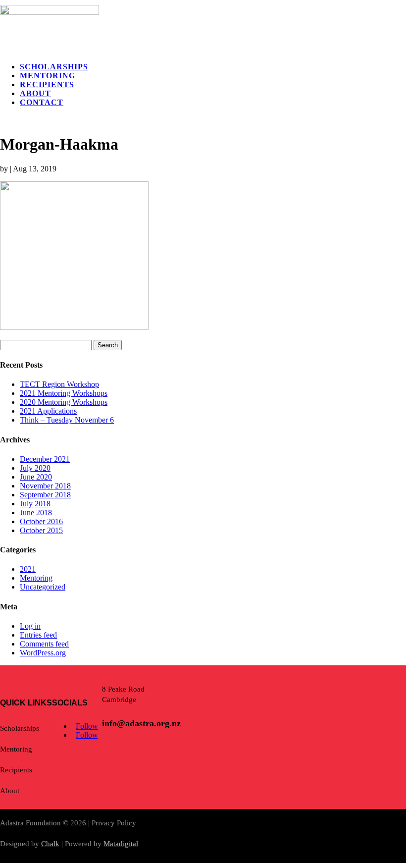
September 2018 (45, 494)
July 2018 (35, 503)
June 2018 (36, 512)
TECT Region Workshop (59, 384)
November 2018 (45, 486)
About (35, 93)
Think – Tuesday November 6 (67, 420)
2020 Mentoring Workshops (63, 402)
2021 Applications (48, 411)
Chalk (50, 844)
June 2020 (36, 477)
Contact (41, 102)
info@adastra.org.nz (141, 723)
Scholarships (54, 66)
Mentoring (47, 75)
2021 (28, 569)
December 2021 (45, 459)
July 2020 (35, 468)
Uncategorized (42, 587)
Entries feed (38, 635)
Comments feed (44, 644)
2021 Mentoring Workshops (63, 393)
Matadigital (120, 844)
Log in (30, 626)
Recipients (47, 84)
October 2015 (41, 530)
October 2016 (41, 521)
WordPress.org (43, 652)
